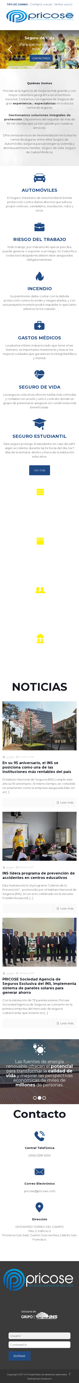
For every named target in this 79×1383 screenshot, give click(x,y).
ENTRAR (19, 1356)
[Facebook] (69, 1374)
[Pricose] (41, 13)
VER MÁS (19, 58)
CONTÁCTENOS (41, 58)
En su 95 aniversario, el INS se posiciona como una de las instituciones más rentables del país (36, 767)
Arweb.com (46, 1378)
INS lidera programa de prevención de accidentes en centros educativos (38, 875)
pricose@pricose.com (39, 1191)
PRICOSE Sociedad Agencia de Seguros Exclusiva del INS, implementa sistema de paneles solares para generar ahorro (39, 986)
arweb (9, 756)
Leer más (66, 802)
